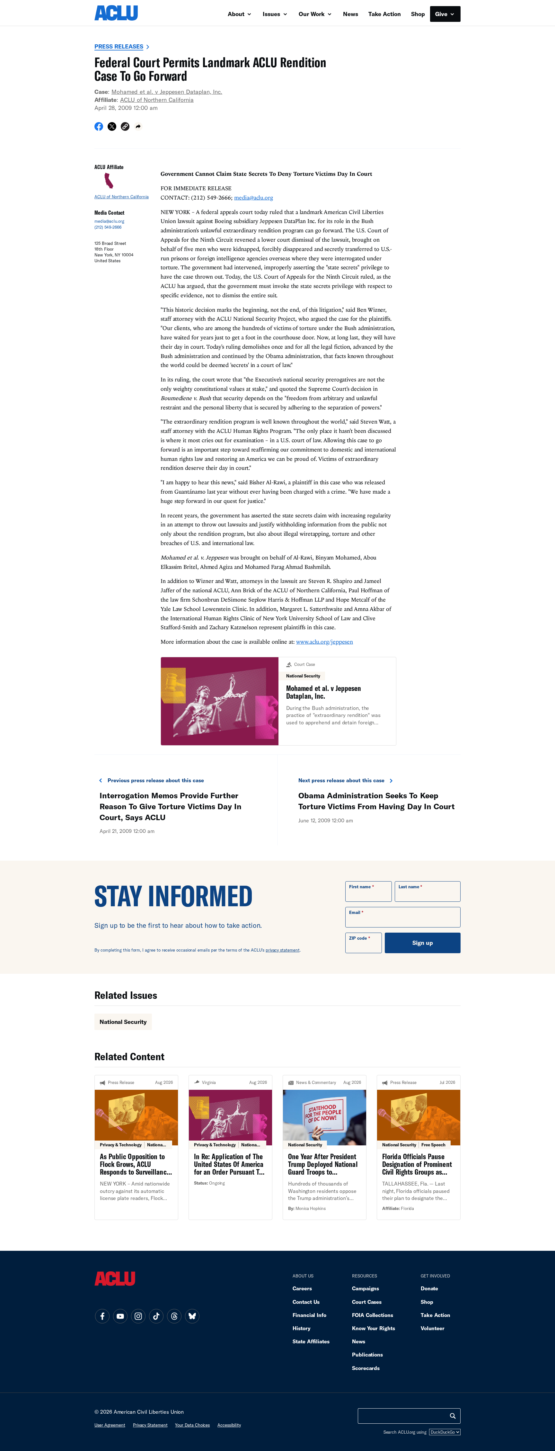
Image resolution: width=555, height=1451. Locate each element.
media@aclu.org (109, 221)
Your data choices (192, 1425)
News (350, 13)
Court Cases (367, 1302)
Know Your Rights (373, 1328)
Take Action (384, 13)
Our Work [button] (312, 13)
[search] (453, 1416)
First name (360, 886)
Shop (418, 13)
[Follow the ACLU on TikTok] (156, 1316)
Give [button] (442, 13)
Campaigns (365, 1288)
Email (354, 912)
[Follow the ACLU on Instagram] (138, 1316)
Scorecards (366, 1368)
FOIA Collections (372, 1315)
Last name (409, 886)
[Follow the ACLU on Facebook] (102, 1316)
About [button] (237, 13)
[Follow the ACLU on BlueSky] (192, 1316)
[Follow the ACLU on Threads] (174, 1316)
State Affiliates (311, 1341)
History (301, 1328)
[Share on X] (112, 128)
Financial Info (309, 1315)
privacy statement (283, 950)
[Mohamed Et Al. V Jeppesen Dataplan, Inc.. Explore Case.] (278, 701)
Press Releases (118, 46)
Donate (429, 1288)
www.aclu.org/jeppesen (324, 641)
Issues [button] (272, 13)
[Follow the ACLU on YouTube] (120, 1316)
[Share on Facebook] (98, 128)
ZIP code (358, 938)
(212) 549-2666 (107, 227)
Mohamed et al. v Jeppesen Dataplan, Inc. (166, 91)
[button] (125, 127)
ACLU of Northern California (157, 99)
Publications (367, 1354)
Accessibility (229, 1425)
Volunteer (433, 1328)
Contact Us (306, 1302)
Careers (302, 1288)
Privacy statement (150, 1425)
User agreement (109, 1425)
